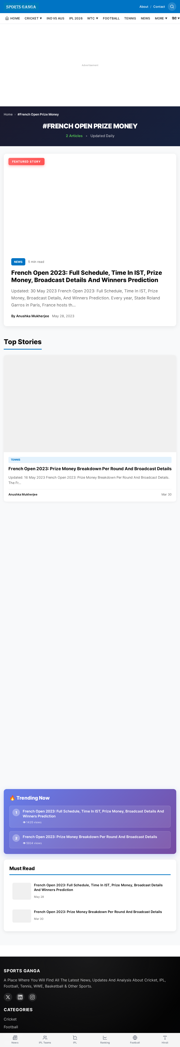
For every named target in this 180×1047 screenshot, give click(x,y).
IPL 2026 (75, 18)
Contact (159, 6)
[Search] (172, 6)
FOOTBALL (111, 18)
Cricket (10, 1019)
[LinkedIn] (20, 997)
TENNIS (130, 18)
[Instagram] (32, 997)
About (143, 6)
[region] (90, 65)
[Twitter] (8, 997)
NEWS (145, 18)
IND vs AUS (55, 18)
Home (8, 114)
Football (11, 1027)
